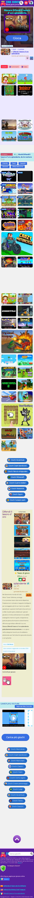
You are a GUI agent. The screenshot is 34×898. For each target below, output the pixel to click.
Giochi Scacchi (17, 806)
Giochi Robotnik (17, 489)
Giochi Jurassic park (17, 500)
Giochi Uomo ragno (17, 778)
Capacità (22, 163)
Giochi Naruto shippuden (17, 471)
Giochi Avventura (17, 460)
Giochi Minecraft (17, 477)
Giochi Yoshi (17, 772)
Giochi (4, 67)
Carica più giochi (15, 737)
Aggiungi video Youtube (24, 706)
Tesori (14, 163)
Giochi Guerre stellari (17, 483)
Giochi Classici (17, 766)
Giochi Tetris (18, 801)
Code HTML (31, 594)
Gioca (17, 38)
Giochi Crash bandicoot (18, 466)
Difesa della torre (17, 166)
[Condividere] (31, 58)
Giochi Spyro (18, 494)
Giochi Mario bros (17, 749)
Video (24, 67)
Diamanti (5, 166)
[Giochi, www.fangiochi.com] (11, 3)
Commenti (14, 67)
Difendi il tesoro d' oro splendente (14, 893)
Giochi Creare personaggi (17, 783)
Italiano (6, 879)
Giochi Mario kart (17, 761)
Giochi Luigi (17, 789)
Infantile (5, 163)
